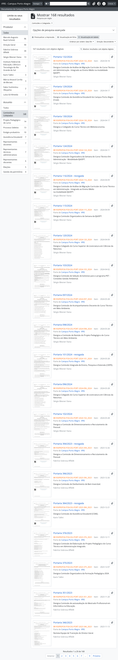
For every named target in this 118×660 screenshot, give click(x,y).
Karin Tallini (14, 75)
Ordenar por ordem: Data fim (81, 42)
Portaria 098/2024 (62, 324)
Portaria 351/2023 (62, 592)
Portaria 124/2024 (62, 146)
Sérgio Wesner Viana (14, 58)
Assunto (7, 102)
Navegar (36, 4)
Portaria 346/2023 (62, 622)
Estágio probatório (14, 133)
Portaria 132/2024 (62, 56)
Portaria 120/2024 (62, 235)
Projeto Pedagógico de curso (14, 121)
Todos (6, 32)
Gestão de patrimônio (14, 172)
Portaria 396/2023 (62, 473)
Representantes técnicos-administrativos (14, 152)
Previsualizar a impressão (44, 37)
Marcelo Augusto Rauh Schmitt (14, 38)
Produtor (8, 27)
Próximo (96, 656)
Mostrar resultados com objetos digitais (98, 49)
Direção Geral (14, 45)
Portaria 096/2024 (62, 384)
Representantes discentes (14, 161)
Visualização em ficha (67, 37)
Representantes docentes (14, 143)
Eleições (14, 168)
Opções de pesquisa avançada (49, 30)
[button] (93, 3)
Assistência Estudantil (14, 137)
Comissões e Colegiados (14, 114)
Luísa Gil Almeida (14, 95)
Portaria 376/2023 (62, 533)
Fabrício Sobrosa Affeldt (14, 51)
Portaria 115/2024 (62, 205)
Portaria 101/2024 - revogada (68, 354)
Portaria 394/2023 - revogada (68, 443)
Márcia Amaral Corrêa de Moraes (14, 81)
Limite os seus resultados (14, 17)
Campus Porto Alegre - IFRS (73, 63)
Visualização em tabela (89, 37)
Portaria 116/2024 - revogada (68, 176)
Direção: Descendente (105, 42)
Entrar (111, 4)
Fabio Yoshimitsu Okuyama (14, 88)
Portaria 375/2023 (62, 563)
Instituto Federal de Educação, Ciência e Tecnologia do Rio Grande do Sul (14, 66)
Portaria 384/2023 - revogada (68, 503)
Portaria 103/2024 (62, 265)
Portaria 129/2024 (62, 86)
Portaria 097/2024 (62, 295)
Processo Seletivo (14, 128)
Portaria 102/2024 (62, 414)
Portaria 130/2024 (62, 116)
